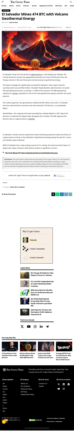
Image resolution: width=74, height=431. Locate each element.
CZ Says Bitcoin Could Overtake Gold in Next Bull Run (9, 355)
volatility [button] (31, 119)
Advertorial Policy (27, 394)
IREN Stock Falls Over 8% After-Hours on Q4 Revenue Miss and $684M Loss (42, 292)
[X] (22, 327)
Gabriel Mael (13, 22)
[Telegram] (47, 327)
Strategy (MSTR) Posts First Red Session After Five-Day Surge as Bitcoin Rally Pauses (63, 356)
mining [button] (15, 93)
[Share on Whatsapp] (57, 194)
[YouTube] (29, 327)
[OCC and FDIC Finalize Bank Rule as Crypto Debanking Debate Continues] (24, 283)
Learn (5, 400)
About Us (24, 383)
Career (41, 386)
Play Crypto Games (31, 231)
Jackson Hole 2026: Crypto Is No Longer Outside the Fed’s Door (45, 355)
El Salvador (21, 187)
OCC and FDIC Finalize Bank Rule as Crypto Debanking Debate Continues (42, 284)
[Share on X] (53, 194)
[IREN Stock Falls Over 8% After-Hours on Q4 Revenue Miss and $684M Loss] (24, 292)
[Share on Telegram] (66, 194)
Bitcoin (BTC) (14, 187)
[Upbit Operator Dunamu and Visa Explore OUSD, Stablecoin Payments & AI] (24, 312)
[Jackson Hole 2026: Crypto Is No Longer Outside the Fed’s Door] (46, 346)
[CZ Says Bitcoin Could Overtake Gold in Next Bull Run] (10, 346)
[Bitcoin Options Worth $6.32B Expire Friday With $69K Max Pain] (28, 346)
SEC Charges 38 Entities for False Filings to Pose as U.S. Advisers (42, 274)
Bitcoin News (6, 10)
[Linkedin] (63, 384)
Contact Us (43, 383)
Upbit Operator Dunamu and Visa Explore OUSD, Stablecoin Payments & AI (41, 312)
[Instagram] (35, 327)
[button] (3, 2)
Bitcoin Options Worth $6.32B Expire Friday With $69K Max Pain (27, 355)
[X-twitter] (58, 384)
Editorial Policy (26, 389)
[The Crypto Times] (20, 2)
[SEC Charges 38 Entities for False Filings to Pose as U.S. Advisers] (24, 275)
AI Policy (24, 392)
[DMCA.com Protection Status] (35, 420)
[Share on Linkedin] (62, 194)
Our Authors (25, 386)
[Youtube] (58, 389)
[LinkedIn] (41, 327)
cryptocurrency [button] (36, 74)
